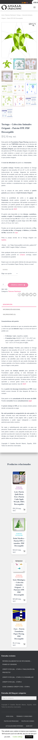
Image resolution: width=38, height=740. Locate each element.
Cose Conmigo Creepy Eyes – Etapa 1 (16, 686)
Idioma (5, 269)
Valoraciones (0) (9, 314)
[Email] (34, 294)
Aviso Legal (9, 716)
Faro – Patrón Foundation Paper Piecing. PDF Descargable (19, 634)
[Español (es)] (25, 2)
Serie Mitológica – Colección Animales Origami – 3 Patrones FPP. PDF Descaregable (19, 587)
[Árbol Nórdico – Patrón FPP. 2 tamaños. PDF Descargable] (19, 524)
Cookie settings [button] (18, 737)
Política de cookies (27, 721)
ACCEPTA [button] (29, 737)
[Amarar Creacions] (12, 7)
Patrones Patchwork (10, 15)
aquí (16, 232)
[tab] (19, 304)
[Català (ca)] (22, 2)
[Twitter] (31, 294)
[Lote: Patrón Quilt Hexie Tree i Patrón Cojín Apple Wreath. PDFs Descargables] (19, 478)
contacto (22, 254)
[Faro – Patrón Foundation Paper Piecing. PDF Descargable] (19, 615)
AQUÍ (15, 209)
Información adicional (11, 309)
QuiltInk (3, 240)
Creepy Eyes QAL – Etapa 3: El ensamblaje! (18, 677)
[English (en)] (27, 2)
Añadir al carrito (17, 285)
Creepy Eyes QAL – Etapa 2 (12, 682)
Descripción (7, 304)
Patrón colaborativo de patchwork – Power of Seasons (16, 662)
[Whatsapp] (23, 294)
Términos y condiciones (24, 716)
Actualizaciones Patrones (14, 726)
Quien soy (29, 726)
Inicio (2, 15)
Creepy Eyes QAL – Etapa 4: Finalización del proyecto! (18, 670)
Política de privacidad (11, 721)
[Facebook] (19, 294)
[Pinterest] (27, 294)
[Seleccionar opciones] (24, 510)
